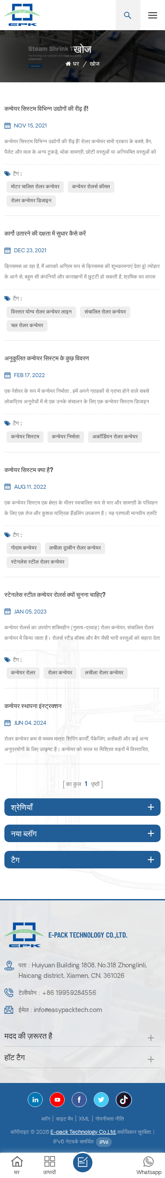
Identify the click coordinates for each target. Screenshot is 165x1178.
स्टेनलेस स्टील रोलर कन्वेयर (37, 562)
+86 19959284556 (69, 993)
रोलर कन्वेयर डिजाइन (31, 201)
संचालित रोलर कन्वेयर (105, 312)
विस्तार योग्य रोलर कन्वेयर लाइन (41, 312)
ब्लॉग (45, 1119)
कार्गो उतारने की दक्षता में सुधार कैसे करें (45, 234)
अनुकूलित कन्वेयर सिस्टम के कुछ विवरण (46, 359)
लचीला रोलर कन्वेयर (104, 673)
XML (84, 1119)
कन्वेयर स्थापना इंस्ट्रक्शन (33, 706)
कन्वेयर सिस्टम (25, 437)
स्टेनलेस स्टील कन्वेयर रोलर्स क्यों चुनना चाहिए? (55, 595)
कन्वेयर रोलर (23, 673)
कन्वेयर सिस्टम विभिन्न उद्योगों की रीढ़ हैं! (46, 109)
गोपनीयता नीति (109, 1119)
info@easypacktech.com (68, 1010)
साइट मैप (64, 1119)
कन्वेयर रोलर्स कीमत (91, 187)
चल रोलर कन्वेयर (27, 325)
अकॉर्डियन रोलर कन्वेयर (115, 437)
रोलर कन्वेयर (60, 673)
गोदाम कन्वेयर (24, 548)
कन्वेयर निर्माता (66, 437)
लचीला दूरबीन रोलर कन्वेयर (75, 548)
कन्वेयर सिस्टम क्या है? (28, 470)
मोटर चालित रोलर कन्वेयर (35, 187)
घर (76, 64)
